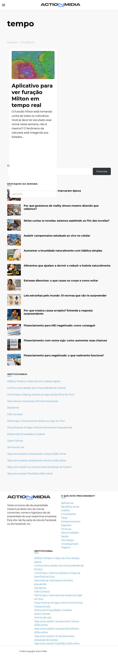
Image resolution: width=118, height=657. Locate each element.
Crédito (65, 510)
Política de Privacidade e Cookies (26, 434)
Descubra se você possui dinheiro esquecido (32, 401)
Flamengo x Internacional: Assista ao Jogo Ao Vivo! (36, 421)
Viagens (65, 547)
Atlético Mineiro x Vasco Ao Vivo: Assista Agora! (33, 381)
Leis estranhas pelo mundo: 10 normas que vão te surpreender (65, 295)
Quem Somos (15, 440)
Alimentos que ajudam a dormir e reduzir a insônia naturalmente (67, 265)
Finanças (66, 529)
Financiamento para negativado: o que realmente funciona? (64, 355)
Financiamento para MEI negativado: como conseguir (59, 325)
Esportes (66, 525)
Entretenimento (70, 521)
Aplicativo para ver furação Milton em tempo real (32, 95)
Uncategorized (69, 544)
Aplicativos (67, 503)
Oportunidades (70, 532)
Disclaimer (13, 407)
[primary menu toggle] (3, 5)
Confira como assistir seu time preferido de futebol (36, 388)
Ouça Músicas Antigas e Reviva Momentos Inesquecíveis (39, 427)
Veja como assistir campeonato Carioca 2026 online (36, 454)
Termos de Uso (15, 447)
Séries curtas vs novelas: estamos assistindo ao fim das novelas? (66, 220)
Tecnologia (67, 540)
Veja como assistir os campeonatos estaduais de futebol (39, 467)
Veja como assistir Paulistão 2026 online (30, 473)
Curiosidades (68, 514)
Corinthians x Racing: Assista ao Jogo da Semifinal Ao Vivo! (40, 394)
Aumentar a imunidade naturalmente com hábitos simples (63, 250)
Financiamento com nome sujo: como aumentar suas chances (65, 340)
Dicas (64, 517)
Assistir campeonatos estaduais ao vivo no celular (57, 235)
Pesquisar (101, 171)
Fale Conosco (15, 414)
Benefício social (70, 506)
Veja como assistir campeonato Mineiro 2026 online (36, 460)
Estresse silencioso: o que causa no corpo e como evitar (61, 280)
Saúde (64, 536)
